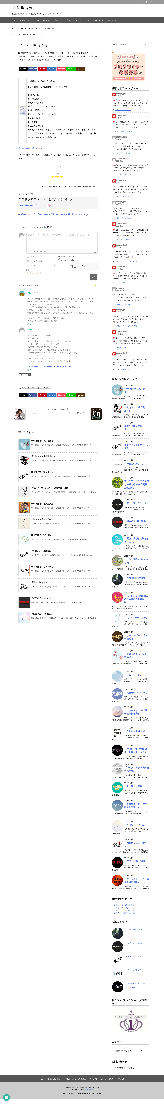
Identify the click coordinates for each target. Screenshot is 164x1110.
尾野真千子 (83, 53)
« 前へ (22, 375)
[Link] (44, 251)
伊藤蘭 (60, 56)
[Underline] (34, 251)
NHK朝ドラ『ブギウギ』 (42, 566)
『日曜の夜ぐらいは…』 (42, 614)
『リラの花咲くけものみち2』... (126, 261)
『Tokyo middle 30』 (122, 347)
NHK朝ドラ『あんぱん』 (42, 503)
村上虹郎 (86, 56)
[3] (34, 273)
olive (29, 330)
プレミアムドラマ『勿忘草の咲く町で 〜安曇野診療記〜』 (136, 484)
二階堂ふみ (68, 56)
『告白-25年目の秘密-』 (123, 218)
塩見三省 (78, 56)
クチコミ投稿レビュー (51, 53)
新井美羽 (40, 59)
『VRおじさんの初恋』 (41, 551)
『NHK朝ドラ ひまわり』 (123, 905)
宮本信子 (31, 59)
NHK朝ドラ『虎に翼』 (41, 535)
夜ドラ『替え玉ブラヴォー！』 (45, 472)
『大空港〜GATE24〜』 (136, 692)
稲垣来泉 (48, 59)
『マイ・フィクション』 (123, 153)
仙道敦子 (23, 59)
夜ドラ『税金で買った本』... (125, 131)
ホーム (16, 28)
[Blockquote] (41, 251)
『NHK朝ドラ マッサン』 (123, 910)
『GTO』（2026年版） (136, 861)
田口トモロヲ (42, 56)
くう (117, 182)
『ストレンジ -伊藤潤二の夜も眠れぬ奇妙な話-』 (136, 599)
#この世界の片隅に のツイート (32, 148)
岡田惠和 (57, 59)
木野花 (94, 56)
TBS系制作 (37, 53)
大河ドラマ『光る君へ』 (42, 519)
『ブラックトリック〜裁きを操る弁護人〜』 (136, 880)
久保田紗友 (22, 56)
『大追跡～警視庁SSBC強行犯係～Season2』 (136, 750)
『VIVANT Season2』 (41, 598)
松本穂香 (67, 53)
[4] (37, 273)
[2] (30, 273)
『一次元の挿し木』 (134, 463)
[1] (27, 273)
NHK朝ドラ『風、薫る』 (42, 440)
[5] (40, 273)
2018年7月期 (50, 28)
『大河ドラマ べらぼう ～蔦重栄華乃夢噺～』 (51, 488)
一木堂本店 (89, 1089)
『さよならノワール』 (123, 110)
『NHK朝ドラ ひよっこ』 (123, 907)
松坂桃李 (32, 56)
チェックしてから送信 (68, 260)
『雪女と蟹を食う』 (40, 582)
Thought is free (96, 1093)
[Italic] (31, 251)
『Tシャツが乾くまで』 (123, 283)
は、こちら (32, 205)
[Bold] (28, 251)
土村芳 (75, 53)
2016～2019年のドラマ (31, 28)
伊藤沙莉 (52, 56)
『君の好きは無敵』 (134, 786)
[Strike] (38, 251)
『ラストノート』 (133, 674)
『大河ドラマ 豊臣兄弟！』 (43, 456)
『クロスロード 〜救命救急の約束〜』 (135, 805)
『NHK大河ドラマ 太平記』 (124, 913)
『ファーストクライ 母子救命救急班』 (135, 712)
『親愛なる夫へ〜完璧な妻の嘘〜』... (128, 326)
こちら (128, 1067)
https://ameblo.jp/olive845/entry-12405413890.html (49, 366)
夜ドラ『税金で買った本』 (136, 956)
